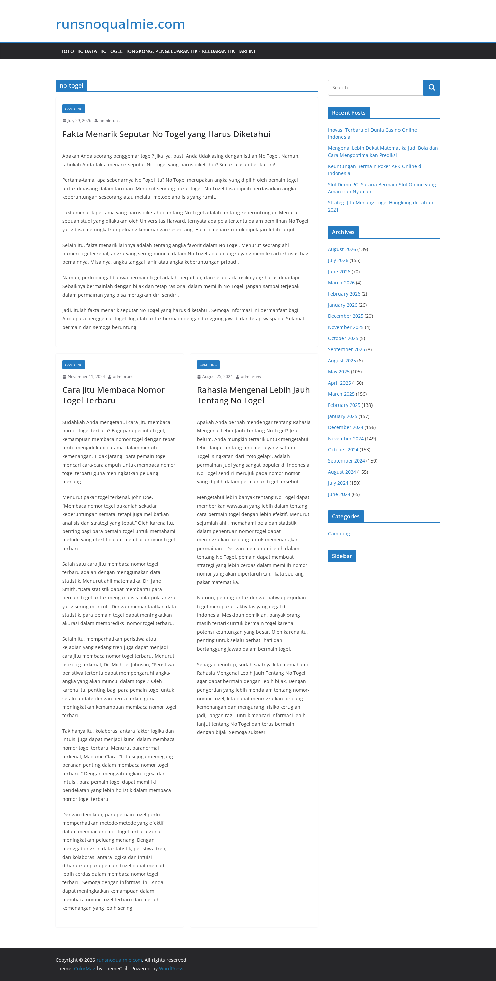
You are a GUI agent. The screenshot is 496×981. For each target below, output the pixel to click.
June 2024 (339, 494)
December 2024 (345, 427)
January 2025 (342, 416)
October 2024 (343, 449)
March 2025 (341, 394)
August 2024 (342, 472)
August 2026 (342, 249)
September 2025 (346, 349)
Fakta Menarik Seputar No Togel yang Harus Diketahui (166, 133)
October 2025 (343, 338)
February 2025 (344, 405)
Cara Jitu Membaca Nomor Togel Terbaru (113, 394)
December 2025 (345, 316)
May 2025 (339, 371)
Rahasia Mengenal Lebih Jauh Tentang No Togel (253, 394)
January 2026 (342, 305)
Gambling (73, 108)
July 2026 (338, 260)
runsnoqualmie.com (120, 23)
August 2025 (342, 360)
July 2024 (338, 483)
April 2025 (339, 383)
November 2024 (346, 438)
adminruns (110, 120)
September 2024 (346, 460)
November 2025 (346, 327)
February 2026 (344, 293)
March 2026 (341, 282)
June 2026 (339, 271)
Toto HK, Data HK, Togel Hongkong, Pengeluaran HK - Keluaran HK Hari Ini (158, 51)
